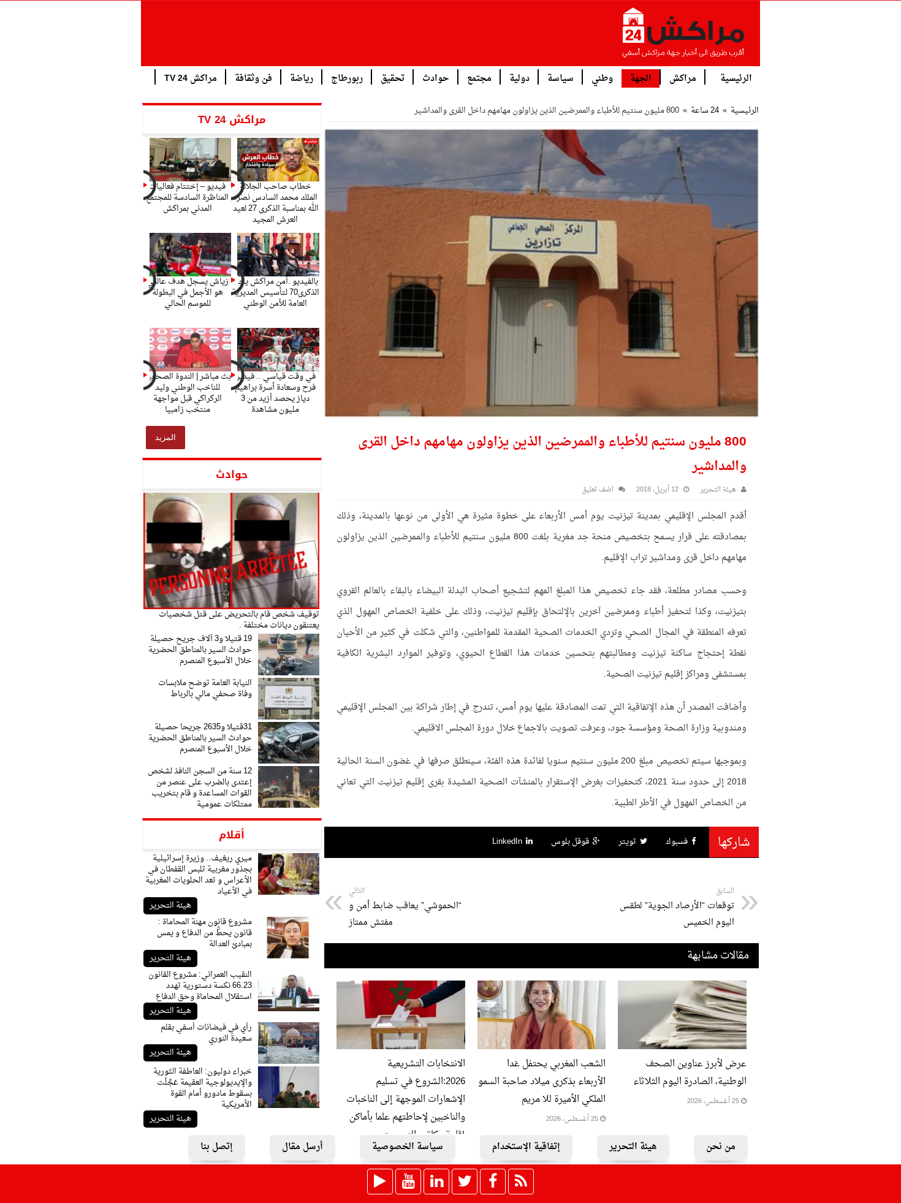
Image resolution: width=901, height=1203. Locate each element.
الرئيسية (736, 77)
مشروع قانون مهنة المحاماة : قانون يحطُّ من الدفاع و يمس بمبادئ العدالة (204, 933)
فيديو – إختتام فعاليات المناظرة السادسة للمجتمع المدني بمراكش (187, 197)
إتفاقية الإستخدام (526, 1147)
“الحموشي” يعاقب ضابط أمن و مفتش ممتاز (405, 907)
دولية (519, 77)
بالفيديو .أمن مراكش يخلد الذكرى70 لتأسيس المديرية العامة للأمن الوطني (275, 292)
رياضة (301, 77)
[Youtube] (408, 1181)
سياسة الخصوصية (407, 1147)
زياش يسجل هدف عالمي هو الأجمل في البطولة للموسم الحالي (187, 292)
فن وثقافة (253, 77)
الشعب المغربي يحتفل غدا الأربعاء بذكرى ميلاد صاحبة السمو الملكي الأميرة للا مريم (542, 1082)
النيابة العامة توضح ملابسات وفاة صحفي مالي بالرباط (205, 688)
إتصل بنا (216, 1147)
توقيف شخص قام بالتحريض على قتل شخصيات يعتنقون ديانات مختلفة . (239, 620)
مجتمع (479, 77)
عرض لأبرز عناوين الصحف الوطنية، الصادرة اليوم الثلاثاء (690, 1073)
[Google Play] (380, 1181)
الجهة (641, 78)
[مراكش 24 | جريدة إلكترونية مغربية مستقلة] (684, 37)
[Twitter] (464, 1181)
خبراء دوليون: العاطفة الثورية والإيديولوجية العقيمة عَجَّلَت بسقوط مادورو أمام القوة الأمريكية (202, 1088)
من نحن (721, 1147)
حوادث (435, 77)
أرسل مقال (302, 1147)
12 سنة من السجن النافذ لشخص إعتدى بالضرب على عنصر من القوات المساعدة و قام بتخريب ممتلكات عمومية (200, 788)
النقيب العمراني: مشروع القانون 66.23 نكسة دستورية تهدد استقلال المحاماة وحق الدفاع (200, 985)
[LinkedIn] (436, 1181)
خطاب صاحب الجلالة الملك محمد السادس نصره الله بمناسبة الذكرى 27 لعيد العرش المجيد (275, 203)
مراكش (682, 77)
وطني (602, 77)
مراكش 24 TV (190, 77)
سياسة (560, 77)
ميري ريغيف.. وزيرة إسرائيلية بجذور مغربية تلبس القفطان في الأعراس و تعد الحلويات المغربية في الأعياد (198, 875)
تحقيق (393, 77)
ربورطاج (347, 77)
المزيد (165, 437)
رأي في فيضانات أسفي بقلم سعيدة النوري (206, 1033)
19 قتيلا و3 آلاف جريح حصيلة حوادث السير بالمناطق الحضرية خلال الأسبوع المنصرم (200, 650)
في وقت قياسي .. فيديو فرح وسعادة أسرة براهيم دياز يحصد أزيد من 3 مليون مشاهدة (275, 393)
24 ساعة (705, 110)
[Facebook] (493, 1181)
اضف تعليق (598, 490)
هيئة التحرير (170, 905)
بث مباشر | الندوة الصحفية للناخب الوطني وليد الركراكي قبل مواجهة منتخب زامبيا (187, 393)
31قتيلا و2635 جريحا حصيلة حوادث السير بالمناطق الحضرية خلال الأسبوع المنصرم (200, 738)
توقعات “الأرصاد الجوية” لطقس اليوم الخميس (677, 907)
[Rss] (521, 1181)
